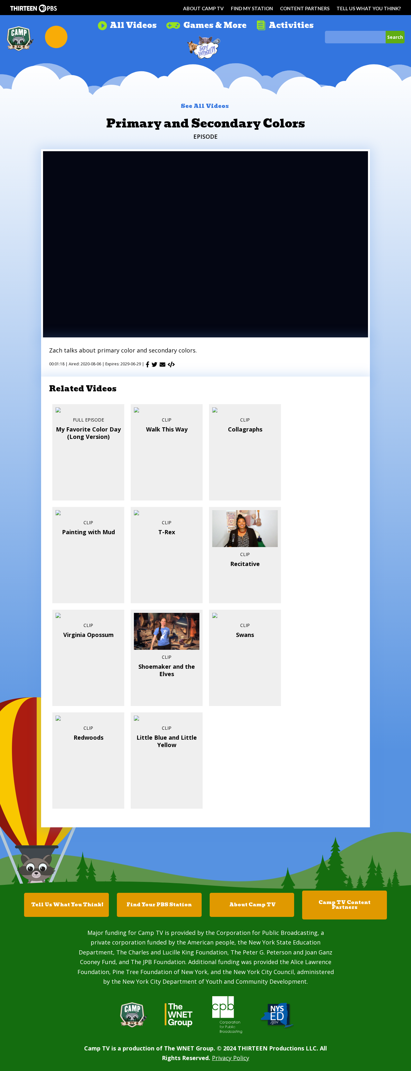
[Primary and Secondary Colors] (171, 364)
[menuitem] (127, 23)
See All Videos (205, 105)
